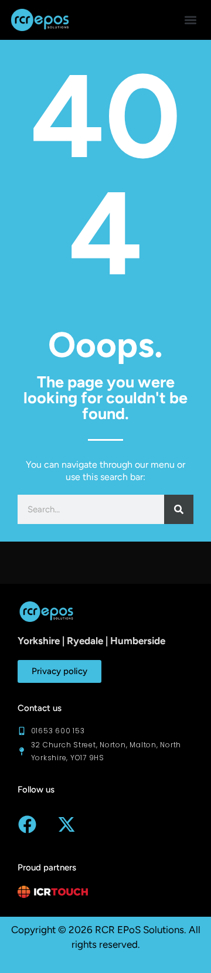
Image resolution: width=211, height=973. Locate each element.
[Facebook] (27, 824)
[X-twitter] (66, 824)
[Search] (178, 509)
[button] (190, 19)
